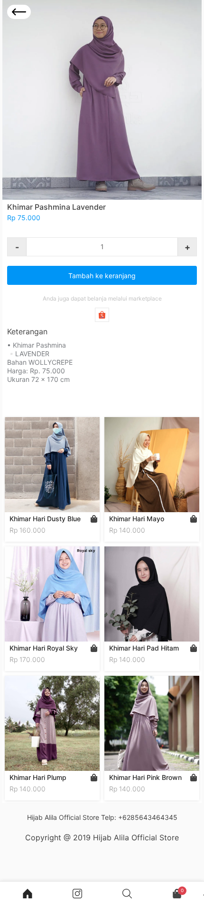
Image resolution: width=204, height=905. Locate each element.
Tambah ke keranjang (102, 276)
